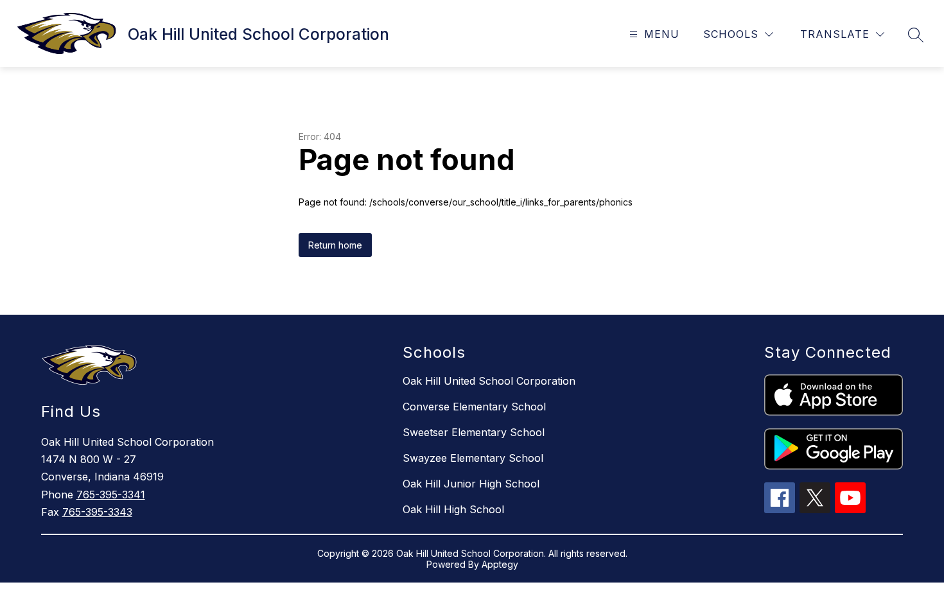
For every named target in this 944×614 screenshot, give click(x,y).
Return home (335, 245)
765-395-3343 (97, 511)
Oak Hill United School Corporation (489, 380)
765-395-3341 (110, 494)
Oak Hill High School (453, 509)
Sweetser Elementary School (474, 432)
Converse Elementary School (474, 406)
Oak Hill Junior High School (471, 483)
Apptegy (500, 564)
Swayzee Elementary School (473, 458)
